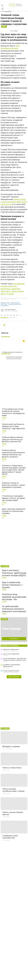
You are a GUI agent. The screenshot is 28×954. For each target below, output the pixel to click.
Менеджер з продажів (11, 746)
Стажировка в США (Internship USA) (10, 837)
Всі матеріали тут (14, 638)
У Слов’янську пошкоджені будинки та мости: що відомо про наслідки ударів (13, 498)
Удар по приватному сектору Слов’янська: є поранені (12, 585)
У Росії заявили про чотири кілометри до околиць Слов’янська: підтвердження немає (13, 412)
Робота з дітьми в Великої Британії (12, 813)
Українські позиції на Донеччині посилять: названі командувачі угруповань (13, 485)
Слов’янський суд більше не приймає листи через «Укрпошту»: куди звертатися (13, 426)
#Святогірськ (4, 304)
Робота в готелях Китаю (11, 768)
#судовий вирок (5, 305)
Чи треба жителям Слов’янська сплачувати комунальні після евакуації (14, 609)
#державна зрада (5, 303)
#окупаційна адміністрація (14, 304)
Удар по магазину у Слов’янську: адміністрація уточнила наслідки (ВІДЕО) (14, 573)
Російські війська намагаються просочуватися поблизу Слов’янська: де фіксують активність (13, 453)
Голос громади (11, 628)
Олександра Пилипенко (10, 309)
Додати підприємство (14, 676)
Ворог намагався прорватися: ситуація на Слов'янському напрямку (14, 511)
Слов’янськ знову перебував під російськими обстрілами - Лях (14, 597)
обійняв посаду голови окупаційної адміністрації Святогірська (14, 202)
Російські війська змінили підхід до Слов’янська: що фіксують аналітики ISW (12, 439)
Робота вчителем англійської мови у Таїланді (13, 790)
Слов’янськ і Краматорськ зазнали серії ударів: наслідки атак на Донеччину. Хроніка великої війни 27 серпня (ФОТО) (14, 469)
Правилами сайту (6, 353)
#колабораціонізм (15, 303)
